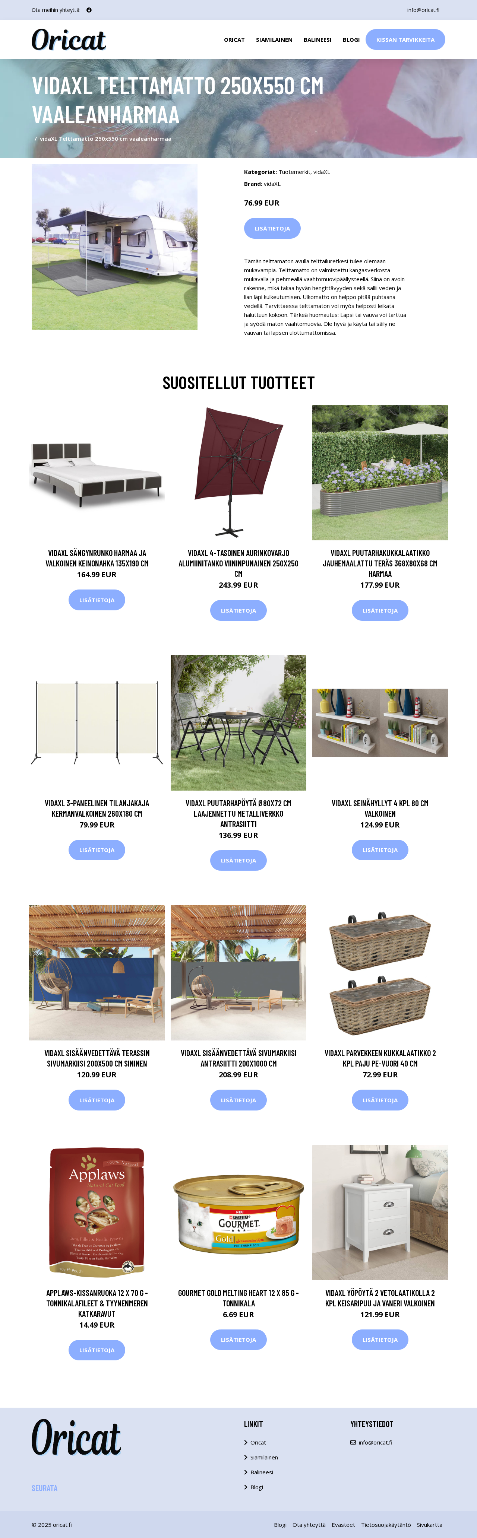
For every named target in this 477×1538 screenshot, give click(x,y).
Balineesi (318, 39)
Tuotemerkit (294, 171)
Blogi (351, 39)
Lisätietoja (272, 228)
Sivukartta (429, 1524)
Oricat (234, 39)
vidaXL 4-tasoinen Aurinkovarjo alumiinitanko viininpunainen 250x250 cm (238, 563)
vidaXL (321, 171)
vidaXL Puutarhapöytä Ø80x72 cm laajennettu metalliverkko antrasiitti (238, 813)
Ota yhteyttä (309, 1524)
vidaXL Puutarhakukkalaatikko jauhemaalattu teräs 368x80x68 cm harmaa (380, 563)
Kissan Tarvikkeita (405, 39)
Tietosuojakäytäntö (386, 1524)
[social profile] (89, 10)
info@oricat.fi (423, 9)
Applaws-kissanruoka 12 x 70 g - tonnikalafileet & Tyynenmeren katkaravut (97, 1303)
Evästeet (343, 1524)
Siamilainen (274, 39)
